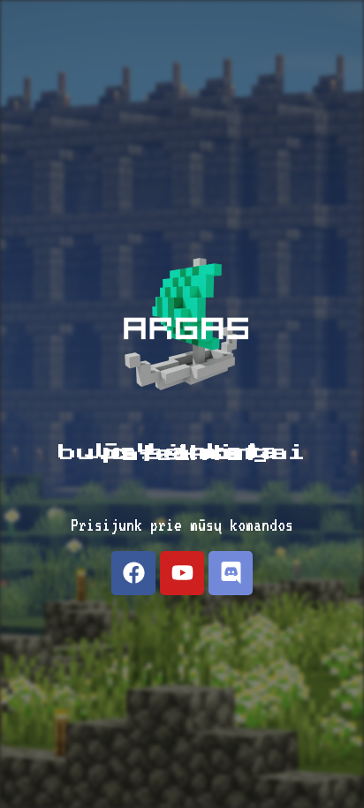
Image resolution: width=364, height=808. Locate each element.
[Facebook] (133, 573)
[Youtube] (182, 573)
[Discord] (231, 573)
